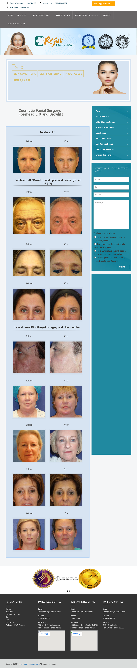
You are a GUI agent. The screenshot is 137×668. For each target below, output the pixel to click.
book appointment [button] (102, 3)
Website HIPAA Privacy (15, 625)
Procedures (62, 15)
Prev (7, 578)
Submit (122, 267)
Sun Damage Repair (104, 144)
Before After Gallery (85, 15)
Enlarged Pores (103, 116)
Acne (98, 111)
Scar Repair (101, 133)
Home (10, 15)
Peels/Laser (22, 80)
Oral (7, 620)
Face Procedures (13, 614)
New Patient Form (16, 24)
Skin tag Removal (103, 138)
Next (130, 578)
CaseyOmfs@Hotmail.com (49, 612)
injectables (73, 73)
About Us (21, 15)
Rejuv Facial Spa (41, 15)
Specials (107, 15)
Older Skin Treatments (105, 122)
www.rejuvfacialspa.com (29, 664)
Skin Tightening (50, 73)
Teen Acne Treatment (105, 149)
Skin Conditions (25, 73)
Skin (7, 617)
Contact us (10, 622)
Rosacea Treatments (105, 127)
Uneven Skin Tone (103, 155)
